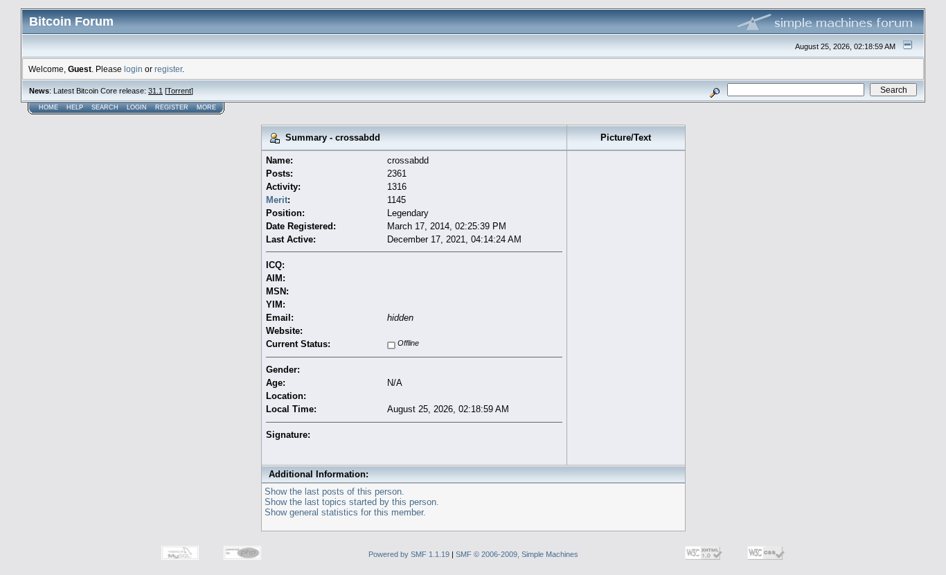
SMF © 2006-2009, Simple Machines (517, 554)
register (168, 68)
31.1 (155, 91)
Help (74, 107)
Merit (276, 200)
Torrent (179, 91)
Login (137, 107)
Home (48, 107)
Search (104, 107)
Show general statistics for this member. (345, 512)
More (206, 107)
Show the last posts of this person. (334, 491)
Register (171, 107)
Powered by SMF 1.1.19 (408, 554)
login (133, 68)
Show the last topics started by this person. (352, 502)
